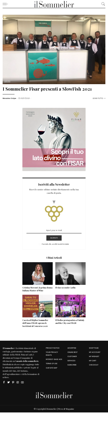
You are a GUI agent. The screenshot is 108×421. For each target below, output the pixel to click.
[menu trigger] (6, 4)
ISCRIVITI (54, 238)
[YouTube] (22, 382)
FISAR (17, 354)
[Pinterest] (13, 382)
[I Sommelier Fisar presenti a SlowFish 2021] (54, 49)
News (7, 81)
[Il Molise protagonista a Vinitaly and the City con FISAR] (70, 306)
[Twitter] (8, 382)
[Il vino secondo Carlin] (70, 273)
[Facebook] (4, 382)
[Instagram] (17, 382)
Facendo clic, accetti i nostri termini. (55, 244)
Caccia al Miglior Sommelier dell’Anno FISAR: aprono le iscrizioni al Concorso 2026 (35, 323)
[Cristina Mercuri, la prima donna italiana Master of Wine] (37, 273)
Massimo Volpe (9, 98)
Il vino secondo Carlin (65, 287)
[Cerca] (102, 4)
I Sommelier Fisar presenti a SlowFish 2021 (47, 89)
